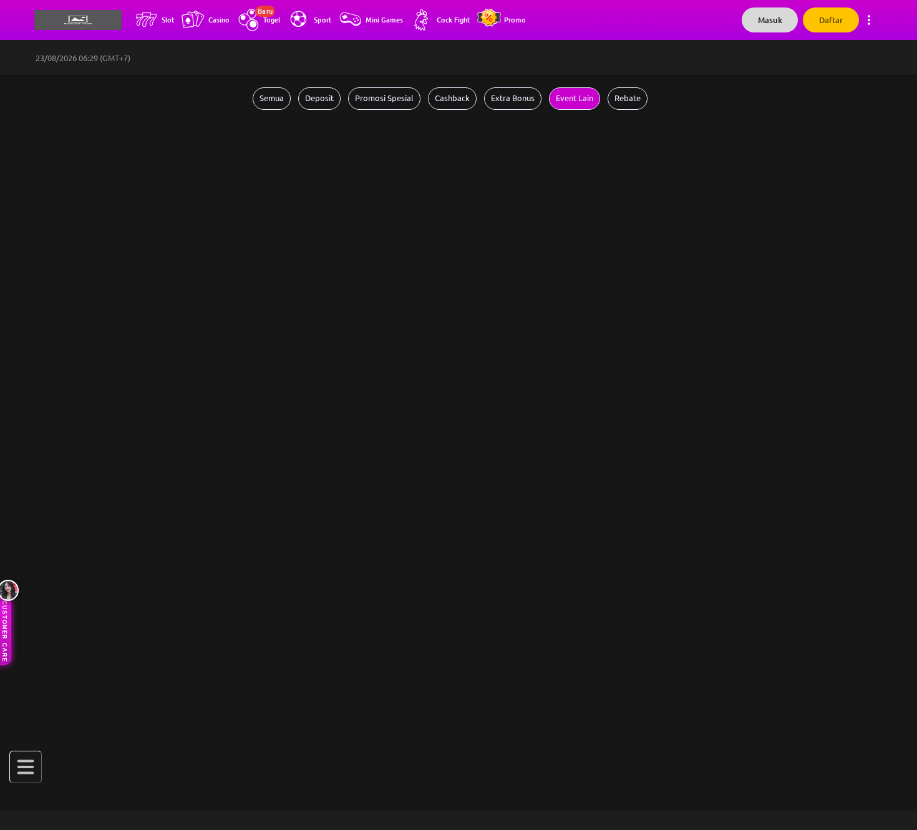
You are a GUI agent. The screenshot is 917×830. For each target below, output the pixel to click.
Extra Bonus (513, 98)
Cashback (452, 98)
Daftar (831, 20)
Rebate (627, 98)
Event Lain (574, 98)
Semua (272, 98)
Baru (265, 11)
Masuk (770, 20)
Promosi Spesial (384, 98)
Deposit (319, 98)
